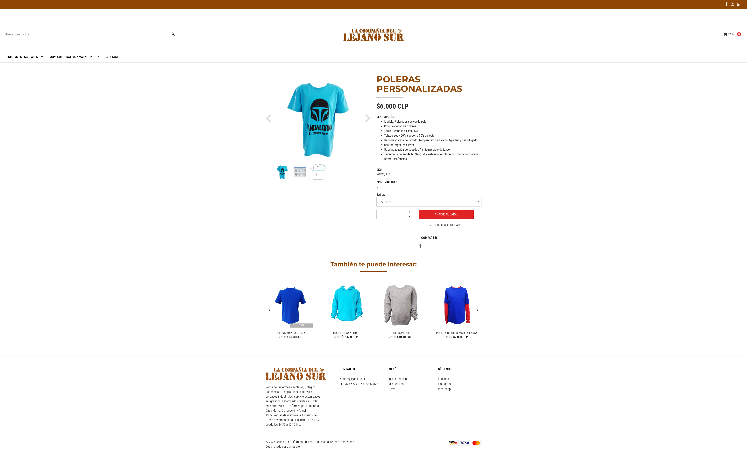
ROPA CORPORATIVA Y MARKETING (72, 57)
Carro (392, 389)
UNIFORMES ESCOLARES (22, 57)
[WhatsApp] (739, 4)
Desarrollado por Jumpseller (283, 446)
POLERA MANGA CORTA (290, 333)
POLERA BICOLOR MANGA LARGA (457, 333)
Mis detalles (396, 384)
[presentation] (269, 310)
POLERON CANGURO (346, 333)
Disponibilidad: (387, 182)
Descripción (385, 117)
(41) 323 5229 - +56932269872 (358, 384)
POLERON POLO (401, 333)
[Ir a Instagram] (732, 4)
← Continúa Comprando (446, 225)
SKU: (379, 170)
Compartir (429, 238)
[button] (270, 118)
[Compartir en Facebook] (420, 246)
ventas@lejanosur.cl (352, 379)
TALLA (380, 195)
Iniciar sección (398, 379)
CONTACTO (113, 57)
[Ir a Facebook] (726, 4)
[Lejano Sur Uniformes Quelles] (373, 34)
